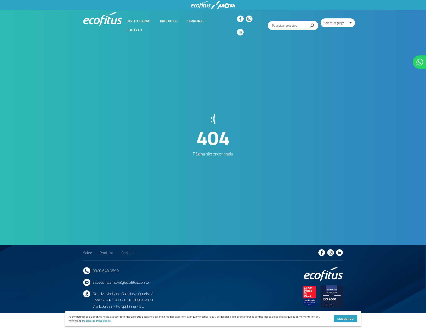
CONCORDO (345, 318)
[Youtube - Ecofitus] (240, 32)
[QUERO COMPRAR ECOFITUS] (419, 62)
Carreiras (196, 21)
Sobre (87, 252)
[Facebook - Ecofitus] (240, 19)
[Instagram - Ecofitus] (249, 19)
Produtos (169, 21)
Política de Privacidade (96, 321)
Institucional (138, 21)
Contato (134, 30)
